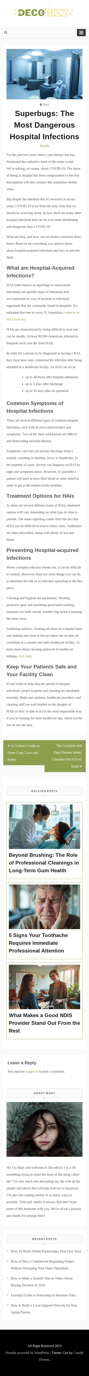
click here (25, 656)
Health (44, 146)
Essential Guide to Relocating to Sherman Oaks (43, 1295)
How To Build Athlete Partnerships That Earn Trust (46, 1251)
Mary (46, 104)
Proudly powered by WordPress (27, 1353)
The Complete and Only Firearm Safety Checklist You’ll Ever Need (66, 756)
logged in (31, 1071)
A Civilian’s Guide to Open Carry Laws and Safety (24, 752)
